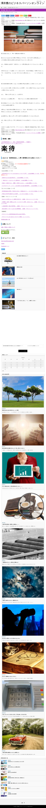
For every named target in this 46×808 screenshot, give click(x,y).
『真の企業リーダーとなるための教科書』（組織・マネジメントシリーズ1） (19, 208)
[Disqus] (23, 328)
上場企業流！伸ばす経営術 (12, 793)
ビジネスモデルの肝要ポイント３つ (33, 345)
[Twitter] (22, 803)
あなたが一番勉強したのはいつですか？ (9, 676)
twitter (39, 1)
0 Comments (11, 12)
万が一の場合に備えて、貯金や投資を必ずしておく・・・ (12, 486)
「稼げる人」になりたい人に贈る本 (13, 788)
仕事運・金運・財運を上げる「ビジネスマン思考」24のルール (18, 783)
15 (34, 364)
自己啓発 (6, 12)
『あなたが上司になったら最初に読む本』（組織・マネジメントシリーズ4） (19, 199)
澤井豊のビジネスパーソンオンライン (22, 3)
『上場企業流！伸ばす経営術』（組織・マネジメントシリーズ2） (17, 206)
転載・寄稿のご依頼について (8, 227)
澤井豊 (16, 12)
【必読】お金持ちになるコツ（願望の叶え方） (10, 600)
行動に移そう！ (19, 289)
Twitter (2, 243)
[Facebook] (24, 803)
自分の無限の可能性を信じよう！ (22, 255)
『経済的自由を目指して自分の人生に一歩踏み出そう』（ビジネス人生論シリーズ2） (22, 191)
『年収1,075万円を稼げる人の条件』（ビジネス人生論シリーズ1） (17, 193)
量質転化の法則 (19, 267)
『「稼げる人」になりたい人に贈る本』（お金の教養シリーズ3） (17, 180)
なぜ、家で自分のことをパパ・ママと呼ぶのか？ (25, 278)
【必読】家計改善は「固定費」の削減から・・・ (10, 524)
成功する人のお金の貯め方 (12, 772)
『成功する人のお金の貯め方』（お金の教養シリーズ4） (15, 177)
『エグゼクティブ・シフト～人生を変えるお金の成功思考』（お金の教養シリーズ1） (22, 185)
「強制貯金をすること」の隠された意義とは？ (10, 562)
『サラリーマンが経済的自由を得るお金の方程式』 (13, 214)
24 (5, 367)
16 (40, 364)
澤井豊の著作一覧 (5, 219)
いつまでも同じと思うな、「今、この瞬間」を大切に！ (26, 300)
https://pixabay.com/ (20, 20)
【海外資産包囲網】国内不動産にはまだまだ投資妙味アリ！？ (13, 345)
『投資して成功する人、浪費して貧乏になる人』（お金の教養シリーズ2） (19, 183)
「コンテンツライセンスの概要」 (33, 23)
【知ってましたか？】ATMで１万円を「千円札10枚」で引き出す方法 (14, 714)
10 (5, 364)
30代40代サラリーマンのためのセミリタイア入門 (16, 761)
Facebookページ (5, 246)
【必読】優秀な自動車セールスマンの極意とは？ (10, 752)
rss (37, 1)
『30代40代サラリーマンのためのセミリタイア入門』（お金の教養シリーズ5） (20, 173)
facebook (40, 1)
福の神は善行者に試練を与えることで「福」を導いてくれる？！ (13, 448)
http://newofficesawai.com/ (7, 241)
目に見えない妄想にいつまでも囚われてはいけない (11, 638)
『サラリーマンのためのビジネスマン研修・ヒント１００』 (15, 216)
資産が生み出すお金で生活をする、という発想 (10, 410)
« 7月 (3, 370)
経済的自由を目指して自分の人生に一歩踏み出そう (16, 777)
